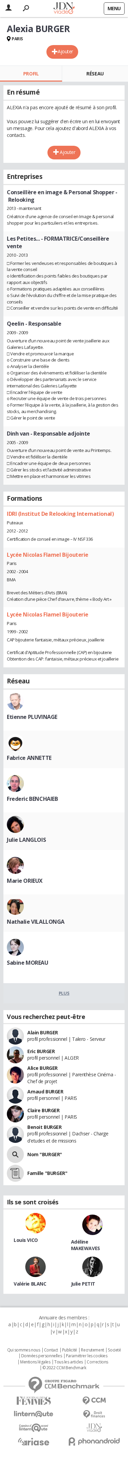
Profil (31, 73)
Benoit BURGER (44, 1127)
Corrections (97, 1362)
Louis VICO (26, 1240)
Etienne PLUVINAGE (32, 717)
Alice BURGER (42, 1068)
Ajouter (65, 51)
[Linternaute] (33, 1414)
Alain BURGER (42, 1032)
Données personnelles (41, 1356)
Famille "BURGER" (47, 1173)
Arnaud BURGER (45, 1091)
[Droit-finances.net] (94, 1414)
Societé (114, 1350)
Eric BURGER (41, 1051)
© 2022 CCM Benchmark (64, 1367)
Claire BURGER (43, 1110)
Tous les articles (68, 1362)
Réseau (94, 73)
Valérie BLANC (30, 1283)
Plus (64, 993)
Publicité (69, 1350)
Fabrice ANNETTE (29, 758)
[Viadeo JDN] (94, 1428)
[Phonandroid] (94, 1441)
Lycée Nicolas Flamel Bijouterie (47, 554)
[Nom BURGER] (15, 1154)
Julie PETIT (83, 1283)
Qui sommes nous (23, 1350)
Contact (51, 1350)
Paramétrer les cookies (87, 1356)
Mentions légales (35, 1362)
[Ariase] (33, 1441)
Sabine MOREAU (27, 962)
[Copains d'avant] (33, 1428)
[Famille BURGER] (15, 1173)
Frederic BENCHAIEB (32, 799)
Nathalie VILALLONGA (36, 921)
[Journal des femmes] (33, 1401)
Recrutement (92, 1350)
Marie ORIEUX (25, 880)
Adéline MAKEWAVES (85, 1244)
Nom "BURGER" (44, 1154)
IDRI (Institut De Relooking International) (60, 514)
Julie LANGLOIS (26, 840)
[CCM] (94, 1401)
